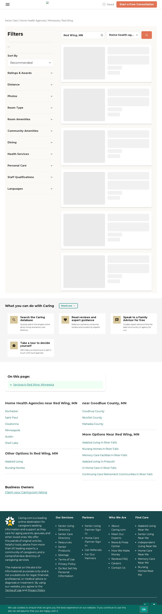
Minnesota (54, 20)
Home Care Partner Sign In (93, 541)
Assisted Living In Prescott (98, 461)
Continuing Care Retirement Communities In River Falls (117, 474)
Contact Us (118, 567)
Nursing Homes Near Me (146, 571)
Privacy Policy (36, 590)
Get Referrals (93, 550)
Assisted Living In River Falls (99, 442)
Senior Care (11, 20)
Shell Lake (11, 443)
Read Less (66, 306)
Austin (9, 436)
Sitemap (63, 555)
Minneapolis (12, 430)
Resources (65, 542)
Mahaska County (92, 424)
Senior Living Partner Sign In (93, 529)
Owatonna (12, 424)
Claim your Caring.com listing (26, 492)
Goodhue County (93, 411)
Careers (116, 563)
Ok (144, 609)
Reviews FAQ (119, 558)
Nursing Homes (15, 467)
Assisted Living (14, 461)
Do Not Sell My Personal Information (67, 572)
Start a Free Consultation (137, 4)
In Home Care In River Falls (99, 467)
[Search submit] (146, 35)
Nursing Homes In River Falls (100, 448)
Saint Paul (11, 417)
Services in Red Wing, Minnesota (33, 384)
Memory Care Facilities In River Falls (104, 455)
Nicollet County (92, 417)
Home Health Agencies (33, 20)
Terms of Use (13, 590)
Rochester (11, 411)
